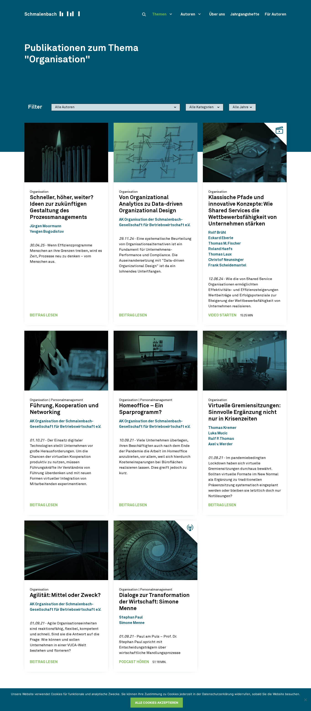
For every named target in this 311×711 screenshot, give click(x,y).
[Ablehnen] (305, 699)
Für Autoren (275, 14)
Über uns (217, 14)
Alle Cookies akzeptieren (156, 702)
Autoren (188, 14)
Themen (159, 14)
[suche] (143, 14)
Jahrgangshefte (244, 14)
